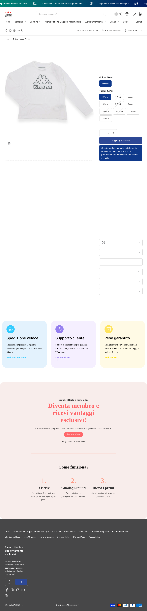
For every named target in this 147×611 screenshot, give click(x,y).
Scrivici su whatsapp (22, 531)
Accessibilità (94, 537)
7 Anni (118, 104)
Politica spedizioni (16, 357)
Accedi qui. (80, 441)
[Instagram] (10, 30)
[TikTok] (14, 30)
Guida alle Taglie (42, 531)
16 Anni (105, 118)
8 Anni (130, 104)
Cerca (7, 531)
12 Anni (119, 111)
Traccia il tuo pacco (100, 531)
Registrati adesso (73, 434)
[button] (140, 14)
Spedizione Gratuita (120, 531)
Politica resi (111, 357)
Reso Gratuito (29, 537)
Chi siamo (56, 531)
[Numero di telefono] (22, 30)
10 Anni (105, 111)
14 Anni (133, 111)
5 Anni (130, 97)
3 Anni (105, 97)
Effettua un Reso (12, 537)
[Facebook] (6, 30)
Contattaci (83, 531)
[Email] (18, 30)
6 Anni (105, 104)
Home (7, 39)
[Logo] (8, 14)
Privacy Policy (79, 537)
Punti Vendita (70, 531)
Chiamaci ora (62, 357)
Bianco (105, 83)
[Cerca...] (104, 14)
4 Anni (118, 97)
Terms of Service (46, 537)
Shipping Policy (63, 537)
